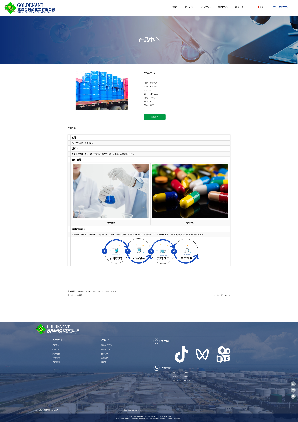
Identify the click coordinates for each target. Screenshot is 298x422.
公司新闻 (56, 362)
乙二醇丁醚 (225, 295)
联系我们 (239, 7)
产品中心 (206, 7)
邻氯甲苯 (79, 295)
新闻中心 (223, 7)
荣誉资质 (56, 358)
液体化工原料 (106, 345)
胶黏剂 (104, 362)
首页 (175, 7)
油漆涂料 (105, 354)
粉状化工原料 (106, 350)
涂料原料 (105, 358)
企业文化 (56, 350)
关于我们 (189, 7)
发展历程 (56, 354)
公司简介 (56, 345)
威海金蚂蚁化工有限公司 (142, 416)
